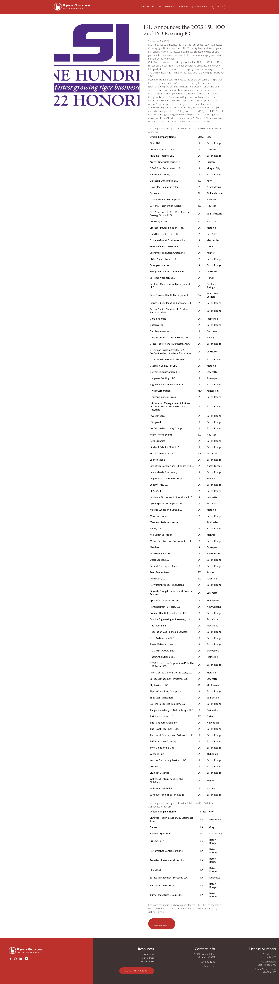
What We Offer (167, 6)
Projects (183, 6)
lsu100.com (158, 912)
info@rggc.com (207, 966)
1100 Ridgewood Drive (204, 954)
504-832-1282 (208, 961)
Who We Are (147, 6)
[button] (161, 923)
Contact (219, 7)
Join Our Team (200, 6)
